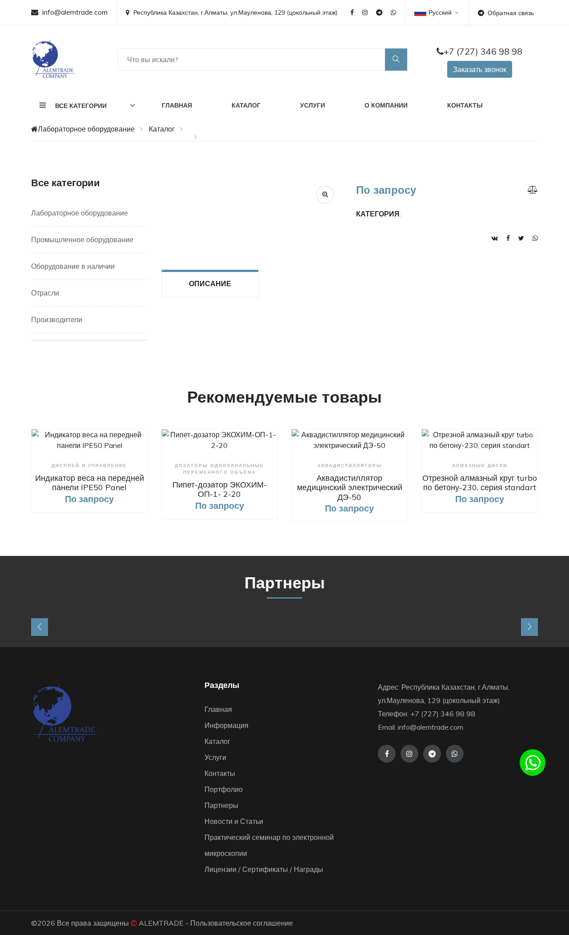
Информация (226, 725)
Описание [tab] (210, 283)
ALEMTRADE (161, 923)
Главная (177, 105)
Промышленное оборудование (82, 239)
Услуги (312, 105)
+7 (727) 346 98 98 (483, 51)
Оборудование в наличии (73, 266)
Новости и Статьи (233, 821)
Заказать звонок (479, 69)
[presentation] (39, 627)
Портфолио (223, 789)
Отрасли (45, 292)
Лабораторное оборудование (86, 128)
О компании (386, 105)
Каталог (246, 105)
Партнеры (221, 805)
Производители (56, 319)
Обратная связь (511, 13)
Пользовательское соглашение (241, 923)
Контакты (465, 105)
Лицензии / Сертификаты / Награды (263, 869)
